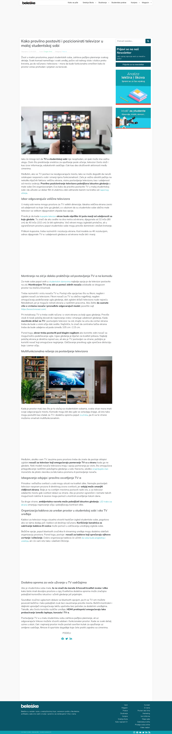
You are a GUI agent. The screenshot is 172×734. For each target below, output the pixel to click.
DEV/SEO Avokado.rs (45, 732)
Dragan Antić (48, 51)
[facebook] (62, 638)
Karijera (134, 2)
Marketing (146, 713)
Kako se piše (73, 2)
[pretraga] (148, 41)
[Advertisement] (86, 20)
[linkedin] (71, 638)
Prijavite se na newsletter (133, 64)
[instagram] (134, 732)
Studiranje (102, 2)
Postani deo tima (144, 711)
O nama (147, 708)
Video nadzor (145, 727)
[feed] (149, 732)
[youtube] (140, 732)
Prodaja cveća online (142, 725)
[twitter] (66, 638)
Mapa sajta (146, 719)
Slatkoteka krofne (143, 722)
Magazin (145, 2)
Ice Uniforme (145, 716)
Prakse (125, 711)
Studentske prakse (118, 2)
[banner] (133, 118)
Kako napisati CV (121, 722)
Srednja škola (88, 2)
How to (64, 51)
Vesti (126, 705)
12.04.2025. (32, 51)
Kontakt (147, 705)
